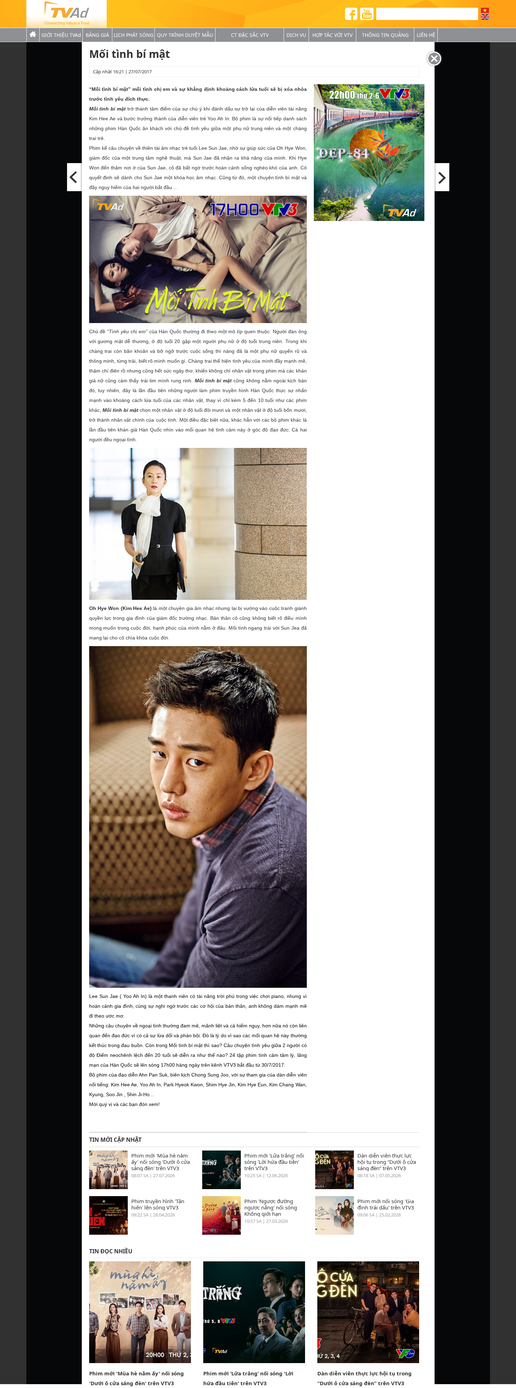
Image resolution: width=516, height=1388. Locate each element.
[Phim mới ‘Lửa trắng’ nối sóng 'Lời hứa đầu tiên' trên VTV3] (221, 1187)
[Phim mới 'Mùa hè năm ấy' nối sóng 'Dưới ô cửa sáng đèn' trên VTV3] (108, 1187)
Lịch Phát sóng (133, 35)
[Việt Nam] (485, 10)
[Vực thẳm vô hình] (74, 177)
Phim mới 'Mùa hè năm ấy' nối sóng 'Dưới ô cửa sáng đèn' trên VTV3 (160, 1161)
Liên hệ (426, 35)
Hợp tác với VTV (332, 35)
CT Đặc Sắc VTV (250, 35)
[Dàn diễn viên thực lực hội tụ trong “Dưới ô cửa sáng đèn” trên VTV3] (334, 1187)
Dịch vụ (296, 35)
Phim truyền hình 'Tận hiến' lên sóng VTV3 (157, 1204)
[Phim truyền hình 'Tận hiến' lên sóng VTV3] (108, 1232)
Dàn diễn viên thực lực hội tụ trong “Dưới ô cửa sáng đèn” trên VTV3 (386, 1161)
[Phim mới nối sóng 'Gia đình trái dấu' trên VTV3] (334, 1232)
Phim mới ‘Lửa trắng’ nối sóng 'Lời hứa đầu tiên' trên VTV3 (274, 1161)
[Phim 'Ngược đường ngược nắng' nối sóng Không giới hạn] (221, 1232)
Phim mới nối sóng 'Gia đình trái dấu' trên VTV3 (385, 1204)
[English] (485, 17)
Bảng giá (97, 35)
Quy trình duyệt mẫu (185, 35)
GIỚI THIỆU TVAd (61, 35)
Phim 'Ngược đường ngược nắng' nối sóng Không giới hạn (270, 1207)
